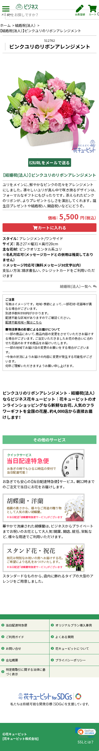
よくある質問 (64, 637)
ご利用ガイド (15, 637)
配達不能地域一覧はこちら (23, 322)
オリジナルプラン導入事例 (73, 625)
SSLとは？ (86, 741)
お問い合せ (13, 648)
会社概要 (12, 660)
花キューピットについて (72, 648)
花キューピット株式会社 (20, 738)
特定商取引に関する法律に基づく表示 (25, 671)
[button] (85, 732)
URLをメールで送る (52, 162)
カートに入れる (52, 228)
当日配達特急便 (16, 625)
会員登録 (80, 14)
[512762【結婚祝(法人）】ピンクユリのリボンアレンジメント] (49, 107)
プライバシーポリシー (70, 660)
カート (92, 14)
